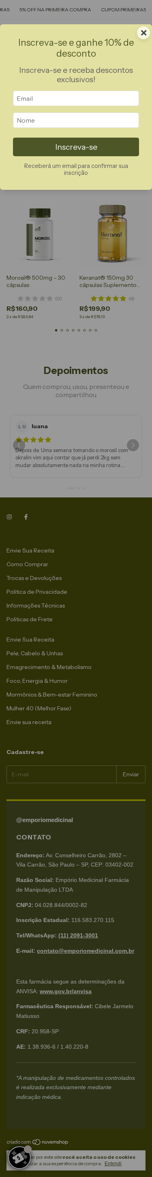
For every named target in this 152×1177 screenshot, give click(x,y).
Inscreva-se (76, 147)
